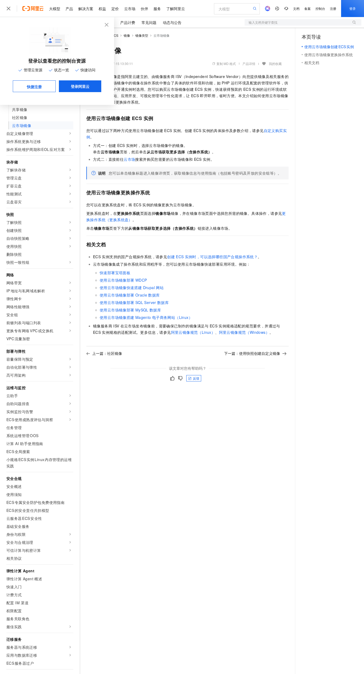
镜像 (127, 35)
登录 (352, 8)
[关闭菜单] (8, 8)
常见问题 (148, 22)
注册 (333, 8)
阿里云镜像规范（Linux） (193, 332)
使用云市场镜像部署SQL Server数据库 (134, 302)
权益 (102, 8)
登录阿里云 (80, 86)
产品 (69, 8)
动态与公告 (172, 22)
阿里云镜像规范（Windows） (244, 332)
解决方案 (85, 8)
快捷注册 (34, 86)
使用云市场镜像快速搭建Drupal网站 (132, 287)
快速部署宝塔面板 (115, 272)
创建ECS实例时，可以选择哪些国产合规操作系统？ (212, 256)
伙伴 (144, 8)
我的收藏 (275, 63)
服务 (157, 8)
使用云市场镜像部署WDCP (123, 280)
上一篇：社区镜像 (107, 353)
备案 (307, 8)
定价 (115, 8)
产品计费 (127, 22)
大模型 (54, 8)
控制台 (320, 8)
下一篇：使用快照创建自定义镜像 (252, 353)
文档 (296, 8)
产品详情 (248, 63)
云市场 (129, 8)
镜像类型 (141, 35)
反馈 (196, 378)
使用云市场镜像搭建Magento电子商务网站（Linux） (146, 317)
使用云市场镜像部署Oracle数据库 (130, 295)
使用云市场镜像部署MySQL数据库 (130, 310)
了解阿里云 (175, 8)
